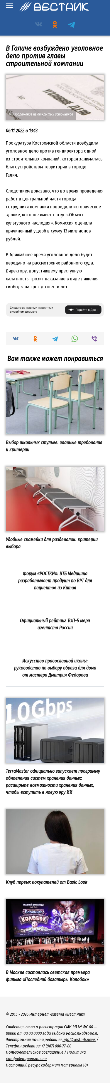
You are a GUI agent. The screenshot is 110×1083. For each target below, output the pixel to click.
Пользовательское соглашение (34, 1052)
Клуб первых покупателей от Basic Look (46, 882)
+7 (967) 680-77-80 (56, 1046)
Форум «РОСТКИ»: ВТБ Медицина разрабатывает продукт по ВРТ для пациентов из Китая (55, 580)
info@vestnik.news (79, 1039)
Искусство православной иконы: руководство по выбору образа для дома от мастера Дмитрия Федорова (55, 667)
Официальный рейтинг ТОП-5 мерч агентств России (55, 624)
